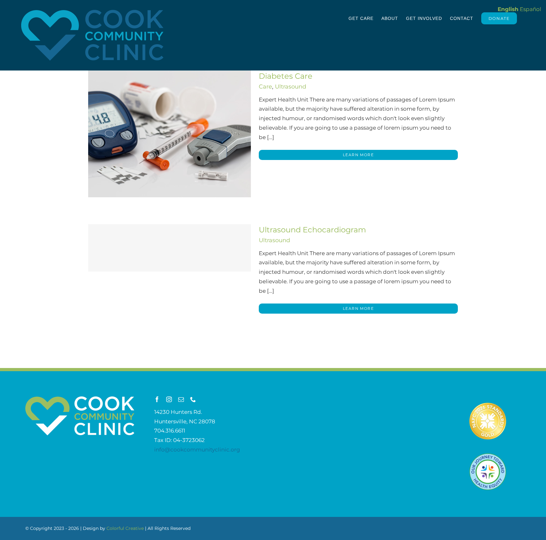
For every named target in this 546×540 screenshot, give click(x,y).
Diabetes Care (285, 76)
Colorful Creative (125, 528)
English (508, 9)
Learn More (358, 154)
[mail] (181, 399)
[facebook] (157, 399)
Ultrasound (290, 86)
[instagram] (169, 399)
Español (530, 9)
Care (265, 86)
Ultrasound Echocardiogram (312, 229)
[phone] (193, 399)
